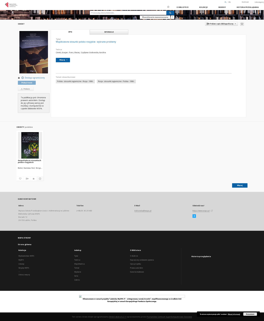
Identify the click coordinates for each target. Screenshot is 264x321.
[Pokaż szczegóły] (39, 178)
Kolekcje (203, 7)
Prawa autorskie (136, 268)
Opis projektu (135, 264)
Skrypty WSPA (23, 268)
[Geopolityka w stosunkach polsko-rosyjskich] (30, 145)
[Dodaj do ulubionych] (242, 24)
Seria (76, 276)
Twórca (77, 260)
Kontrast (245, 2)
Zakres (77, 280)
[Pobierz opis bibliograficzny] (26, 178)
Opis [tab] (70, 32)
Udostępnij (259, 2)
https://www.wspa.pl (201, 211)
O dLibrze (134, 256)
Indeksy (222, 7)
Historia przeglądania (248, 7)
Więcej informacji (234, 314)
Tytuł (76, 256)
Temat (76, 268)
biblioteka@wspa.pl (143, 211)
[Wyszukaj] (170, 13)
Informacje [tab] (109, 32)
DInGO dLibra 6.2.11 (118, 317)
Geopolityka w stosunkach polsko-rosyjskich (29, 161)
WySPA (21, 260)
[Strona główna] (168, 7)
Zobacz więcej (24, 274)
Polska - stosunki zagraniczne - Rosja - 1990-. (75, 81)
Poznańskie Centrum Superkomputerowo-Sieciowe (169, 317)
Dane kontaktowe (137, 272)
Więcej (240, 185)
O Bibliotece (183, 7)
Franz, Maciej (74, 52)
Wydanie (77, 272)
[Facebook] (194, 216)
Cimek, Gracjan (62, 52)
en (230, 2)
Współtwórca (79, 264)
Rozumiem (250, 314)
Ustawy (21, 264)
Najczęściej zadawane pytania (142, 260)
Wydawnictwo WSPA (26, 256)
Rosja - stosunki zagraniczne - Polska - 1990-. (116, 81)
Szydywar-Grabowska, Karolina (93, 52)
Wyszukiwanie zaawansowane (155, 17)
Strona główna (24, 244)
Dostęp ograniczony (35, 77)
